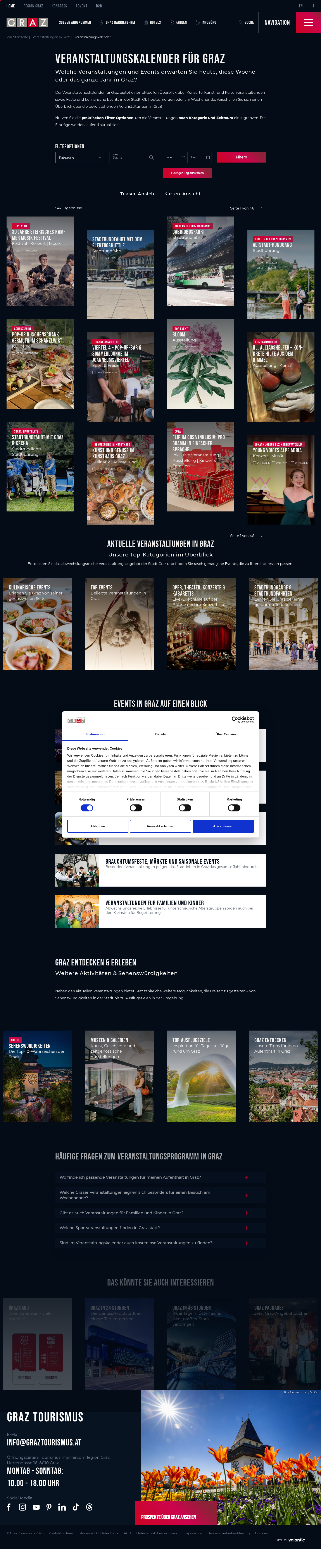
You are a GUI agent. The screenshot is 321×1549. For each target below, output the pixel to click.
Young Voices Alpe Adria (277, 450)
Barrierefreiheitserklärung (228, 1533)
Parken (181, 22)
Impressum (193, 1533)
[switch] (136, 807)
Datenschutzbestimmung (157, 1533)
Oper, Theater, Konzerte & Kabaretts (199, 590)
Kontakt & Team (61, 1533)
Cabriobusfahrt (189, 232)
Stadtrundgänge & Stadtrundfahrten (273, 590)
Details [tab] (160, 734)
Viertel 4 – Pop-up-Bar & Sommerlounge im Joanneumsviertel (117, 354)
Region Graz (33, 5)
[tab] (138, 193)
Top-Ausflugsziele (191, 1040)
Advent (81, 5)
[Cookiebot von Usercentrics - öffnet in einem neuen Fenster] (235, 719)
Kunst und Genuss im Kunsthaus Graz (113, 453)
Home (11, 5)
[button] (9, 1507)
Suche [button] (249, 22)
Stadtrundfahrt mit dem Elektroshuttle (117, 242)
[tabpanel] (160, 372)
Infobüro (209, 22)
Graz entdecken (270, 1040)
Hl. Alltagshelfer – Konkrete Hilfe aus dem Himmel (278, 354)
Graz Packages (269, 1308)
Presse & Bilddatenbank (99, 1533)
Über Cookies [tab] (226, 734)
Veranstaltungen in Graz (51, 37)
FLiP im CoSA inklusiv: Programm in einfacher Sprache (199, 443)
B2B (99, 5)
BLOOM (179, 334)
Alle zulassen (223, 826)
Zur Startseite (17, 37)
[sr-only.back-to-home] (31, 22)
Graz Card (19, 1308)
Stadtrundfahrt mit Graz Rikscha (38, 440)
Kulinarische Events (30, 587)
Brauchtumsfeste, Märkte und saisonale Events (162, 861)
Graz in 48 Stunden (192, 1308)
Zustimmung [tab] (95, 734)
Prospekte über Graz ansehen (168, 1517)
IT (313, 5)
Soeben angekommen (75, 22)
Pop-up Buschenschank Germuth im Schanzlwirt (37, 337)
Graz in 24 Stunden (110, 1308)
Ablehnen (97, 826)
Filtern (241, 157)
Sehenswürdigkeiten (30, 1046)
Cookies (261, 1533)
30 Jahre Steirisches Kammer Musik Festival (38, 235)
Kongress (59, 5)
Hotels (155, 22)
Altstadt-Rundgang (272, 245)
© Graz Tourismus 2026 (25, 1533)
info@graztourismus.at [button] (44, 1442)
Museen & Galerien (109, 1040)
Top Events (102, 587)
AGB (127, 1533)
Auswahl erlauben (160, 826)
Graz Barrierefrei (120, 22)
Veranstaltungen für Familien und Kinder (154, 902)
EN (301, 5)
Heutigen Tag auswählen (187, 173)
